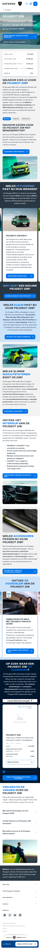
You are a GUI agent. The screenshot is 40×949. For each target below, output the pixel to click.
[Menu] (35, 4)
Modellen (8, 10)
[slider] (4, 772)
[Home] (9, 4)
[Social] (5, 915)
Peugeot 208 (13, 735)
